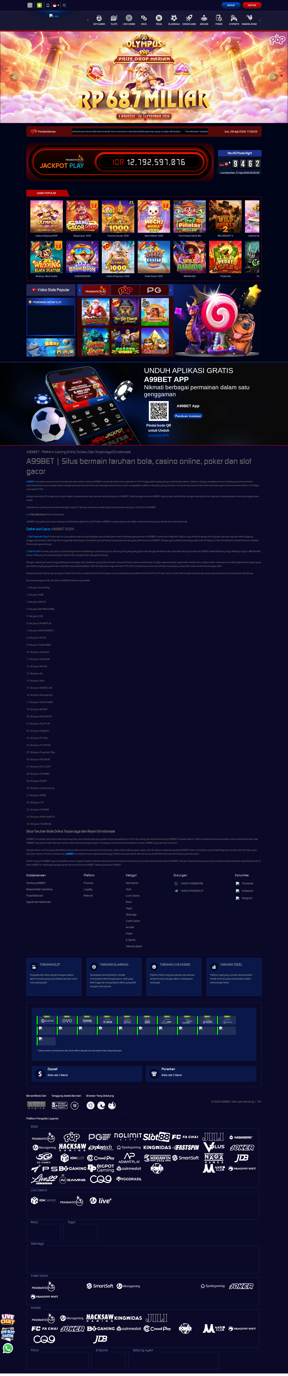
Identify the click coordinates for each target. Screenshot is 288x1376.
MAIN (49, 216)
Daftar (252, 5)
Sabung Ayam (249, 24)
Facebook (247, 883)
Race (144, 24)
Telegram (247, 898)
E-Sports (234, 24)
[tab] (96, 290)
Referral (88, 895)
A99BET (30, 481)
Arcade (204, 24)
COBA (98, 307)
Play (76, 166)
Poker (218, 24)
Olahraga (174, 24)
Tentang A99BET (36, 883)
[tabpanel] (144, 77)
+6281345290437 (191, 891)
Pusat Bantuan (34, 895)
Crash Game (189, 24)
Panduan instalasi (188, 416)
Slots (114, 24)
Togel (159, 24)
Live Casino (129, 24)
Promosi (88, 883)
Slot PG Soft (34, 551)
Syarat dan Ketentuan (38, 902)
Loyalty (88, 889)
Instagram (247, 891)
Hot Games (99, 24)
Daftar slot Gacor (38, 529)
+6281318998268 (191, 883)
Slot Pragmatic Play (37, 536)
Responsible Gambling (39, 889)
